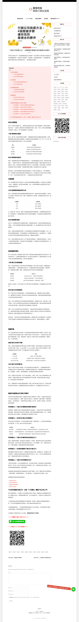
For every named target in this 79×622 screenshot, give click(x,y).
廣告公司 (66, 91)
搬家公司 (59, 95)
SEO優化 (66, 87)
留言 (9, 572)
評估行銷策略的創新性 (18, 76)
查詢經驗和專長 (15, 87)
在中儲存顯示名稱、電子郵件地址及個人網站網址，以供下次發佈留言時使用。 (24, 597)
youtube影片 (29, 18)
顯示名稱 (10, 587)
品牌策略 (59, 91)
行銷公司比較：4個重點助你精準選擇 (15, 557)
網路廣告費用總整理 (13, 484)
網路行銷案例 (57, 33)
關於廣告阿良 (20, 18)
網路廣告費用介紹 (57, 36)
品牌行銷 (62, 91)
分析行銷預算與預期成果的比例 (20, 81)
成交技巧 (62, 93)
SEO (63, 87)
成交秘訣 (66, 93)
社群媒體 (62, 97)
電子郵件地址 (11, 590)
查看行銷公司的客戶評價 (19, 97)
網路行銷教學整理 (26, 47)
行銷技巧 (62, 105)
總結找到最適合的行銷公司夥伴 (19, 103)
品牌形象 (55, 91)
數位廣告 (66, 95)
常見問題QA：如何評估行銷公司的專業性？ (23, 107)
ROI (58, 87)
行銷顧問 (59, 109)
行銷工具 (55, 105)
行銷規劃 (62, 107)
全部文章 (56, 77)
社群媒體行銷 (67, 97)
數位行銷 (55, 97)
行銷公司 (60, 103)
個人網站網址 (10, 594)
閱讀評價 (13, 95)
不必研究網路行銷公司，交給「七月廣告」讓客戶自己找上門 (26, 117)
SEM (60, 87)
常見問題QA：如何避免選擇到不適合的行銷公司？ (24, 111)
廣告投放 (55, 93)
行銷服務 (55, 107)
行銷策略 (59, 107)
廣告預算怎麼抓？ (13, 480)
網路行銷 (59, 101)
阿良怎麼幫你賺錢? (13, 482)
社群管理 (55, 99)
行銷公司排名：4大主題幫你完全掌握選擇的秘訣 (42, 557)
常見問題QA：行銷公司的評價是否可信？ (22, 113)
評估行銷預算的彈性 (18, 84)
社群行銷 (62, 99)
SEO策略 (55, 89)
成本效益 (55, 95)
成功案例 (46, 18)
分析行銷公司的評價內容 (19, 99)
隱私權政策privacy (55, 18)
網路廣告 (55, 101)
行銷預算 (55, 109)
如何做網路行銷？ (57, 30)
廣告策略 (59, 93)
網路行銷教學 (38, 18)
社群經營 (59, 99)
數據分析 (59, 97)
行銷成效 (59, 105)
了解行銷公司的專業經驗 (19, 89)
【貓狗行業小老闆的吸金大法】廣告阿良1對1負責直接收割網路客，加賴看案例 (62, 45)
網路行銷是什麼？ (57, 28)
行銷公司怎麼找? (12, 486)
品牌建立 (66, 89)
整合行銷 (62, 95)
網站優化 (66, 99)
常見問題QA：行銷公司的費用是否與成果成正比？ (24, 109)
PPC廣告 (55, 87)
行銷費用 (66, 107)
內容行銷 (59, 89)
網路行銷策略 (56, 103)
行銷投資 (66, 105)
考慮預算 (13, 80)
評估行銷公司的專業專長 (19, 91)
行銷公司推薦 (65, 103)
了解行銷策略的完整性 (18, 74)
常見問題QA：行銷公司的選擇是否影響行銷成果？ (24, 105)
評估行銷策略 (14, 72)
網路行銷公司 (63, 101)
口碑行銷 (62, 89)
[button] (73, 589)
